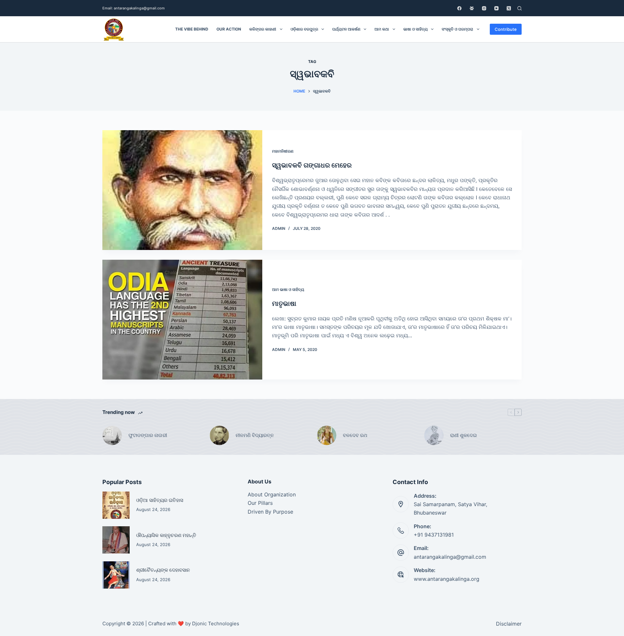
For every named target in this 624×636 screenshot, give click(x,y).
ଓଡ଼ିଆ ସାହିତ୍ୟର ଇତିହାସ (159, 500)
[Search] (519, 8)
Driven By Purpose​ (270, 511)
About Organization (272, 494)
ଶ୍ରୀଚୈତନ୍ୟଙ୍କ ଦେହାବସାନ (163, 570)
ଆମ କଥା (381, 29)
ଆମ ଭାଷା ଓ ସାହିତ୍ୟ (288, 289)
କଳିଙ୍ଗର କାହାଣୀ (262, 29)
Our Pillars (260, 503)
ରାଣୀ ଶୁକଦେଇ (464, 435)
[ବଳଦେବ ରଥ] (326, 435)
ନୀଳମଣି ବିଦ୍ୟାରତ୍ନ (255, 435)
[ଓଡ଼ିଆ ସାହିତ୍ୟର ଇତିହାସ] (116, 505)
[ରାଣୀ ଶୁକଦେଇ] (434, 435)
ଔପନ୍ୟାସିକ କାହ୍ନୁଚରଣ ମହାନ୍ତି (166, 535)
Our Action (228, 29)
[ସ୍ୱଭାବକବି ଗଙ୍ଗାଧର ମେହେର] (182, 190)
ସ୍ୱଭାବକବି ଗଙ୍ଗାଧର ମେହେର (312, 165)
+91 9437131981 (434, 534)
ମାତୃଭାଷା (284, 303)
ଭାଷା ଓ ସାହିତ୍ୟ (415, 29)
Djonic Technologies (215, 623)
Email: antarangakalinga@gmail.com (133, 8)
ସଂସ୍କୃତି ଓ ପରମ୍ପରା (457, 29)
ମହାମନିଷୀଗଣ (282, 151)
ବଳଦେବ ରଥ (355, 435)
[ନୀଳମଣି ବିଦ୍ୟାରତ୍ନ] (219, 435)
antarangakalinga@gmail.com (450, 557)
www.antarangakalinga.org (446, 579)
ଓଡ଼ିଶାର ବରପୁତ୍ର (304, 29)
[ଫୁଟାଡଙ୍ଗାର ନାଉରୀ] (112, 435)
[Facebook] (459, 8)
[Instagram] (484, 8)
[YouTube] (496, 8)
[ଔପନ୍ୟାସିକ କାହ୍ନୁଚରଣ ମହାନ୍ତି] (116, 540)
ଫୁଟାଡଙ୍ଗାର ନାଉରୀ (147, 435)
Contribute (506, 29)
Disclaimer (509, 623)
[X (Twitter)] (509, 8)
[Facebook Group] (472, 8)
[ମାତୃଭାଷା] (182, 320)
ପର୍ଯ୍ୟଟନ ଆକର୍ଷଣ (346, 29)
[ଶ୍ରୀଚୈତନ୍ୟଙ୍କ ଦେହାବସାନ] (116, 575)
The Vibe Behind (191, 29)
